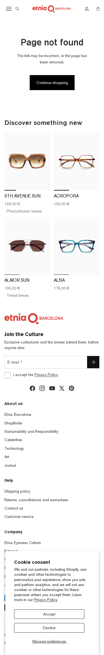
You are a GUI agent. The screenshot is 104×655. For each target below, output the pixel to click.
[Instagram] (42, 388)
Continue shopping (52, 82)
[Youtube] (52, 388)
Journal (10, 465)
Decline (49, 628)
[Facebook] (32, 388)
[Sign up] (93, 362)
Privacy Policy (45, 599)
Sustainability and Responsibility (31, 431)
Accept (49, 614)
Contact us (13, 508)
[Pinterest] (71, 388)
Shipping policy (17, 491)
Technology (14, 448)
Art (6, 456)
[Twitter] (62, 388)
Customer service (19, 516)
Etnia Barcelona (17, 414)
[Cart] (98, 9)
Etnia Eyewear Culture (22, 542)
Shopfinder (13, 423)
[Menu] (9, 9)
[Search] (17, 9)
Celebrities (13, 440)
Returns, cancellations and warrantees (36, 500)
